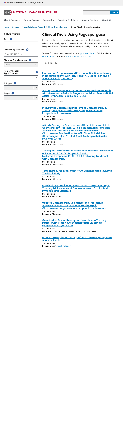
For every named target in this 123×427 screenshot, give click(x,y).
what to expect (48, 56)
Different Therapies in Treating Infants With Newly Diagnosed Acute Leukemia (77, 239)
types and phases (87, 53)
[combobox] (96, 12)
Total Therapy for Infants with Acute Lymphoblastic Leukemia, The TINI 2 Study (77, 172)
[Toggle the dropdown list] (35, 78)
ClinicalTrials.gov (63, 246)
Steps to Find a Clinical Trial (78, 56)
